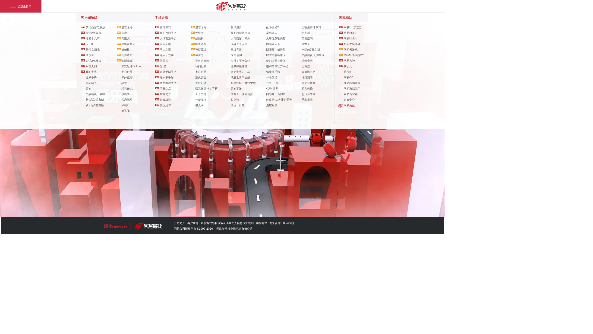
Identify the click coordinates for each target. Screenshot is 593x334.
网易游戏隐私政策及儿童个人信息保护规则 (227, 223)
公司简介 (179, 223)
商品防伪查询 (352, 83)
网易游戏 (349, 105)
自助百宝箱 (351, 94)
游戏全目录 (25, 6)
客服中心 (349, 99)
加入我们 (288, 223)
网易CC (348, 77)
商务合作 (275, 223)
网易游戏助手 (352, 88)
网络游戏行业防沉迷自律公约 (234, 228)
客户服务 (193, 223)
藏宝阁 (348, 72)
